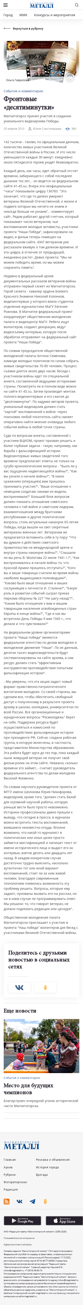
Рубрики (10, 1175)
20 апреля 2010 (14, 129)
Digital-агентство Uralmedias (18, 1244)
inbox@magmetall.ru (14, 1270)
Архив (8, 1167)
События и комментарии (23, 91)
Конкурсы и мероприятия (55, 15)
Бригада (42, 1175)
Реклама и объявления (53, 1160)
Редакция (11, 1189)
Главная (10, 1160)
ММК (23, 15)
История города (47, 1167)
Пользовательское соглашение (19, 1238)
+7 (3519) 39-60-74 (33, 1270)
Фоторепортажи (15, 1182)
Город (8, 15)
